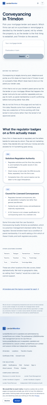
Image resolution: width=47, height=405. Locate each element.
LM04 (4, 365)
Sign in (33, 365)
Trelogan (15, 253)
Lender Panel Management (32, 376)
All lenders (6, 351)
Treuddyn (16, 258)
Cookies (23, 368)
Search (23, 56)
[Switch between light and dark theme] (38, 3)
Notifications (13, 365)
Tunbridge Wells (27, 262)
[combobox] (23, 43)
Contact (26, 365)
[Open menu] (42, 3)
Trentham (37, 253)
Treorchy (6, 258)
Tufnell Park (14, 262)
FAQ (20, 365)
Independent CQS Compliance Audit (31, 383)
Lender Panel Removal (10, 383)
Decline (7, 401)
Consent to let (20, 356)
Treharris (7, 253)
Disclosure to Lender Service (11, 376)
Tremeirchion (26, 253)
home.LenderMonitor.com (11, 341)
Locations (15, 351)
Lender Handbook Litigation (11, 379)
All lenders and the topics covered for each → (21, 289)
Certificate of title (8, 356)
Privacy (16, 368)
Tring (24, 258)
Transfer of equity (26, 351)
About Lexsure (7, 368)
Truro (5, 262)
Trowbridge (33, 258)
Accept (17, 401)
